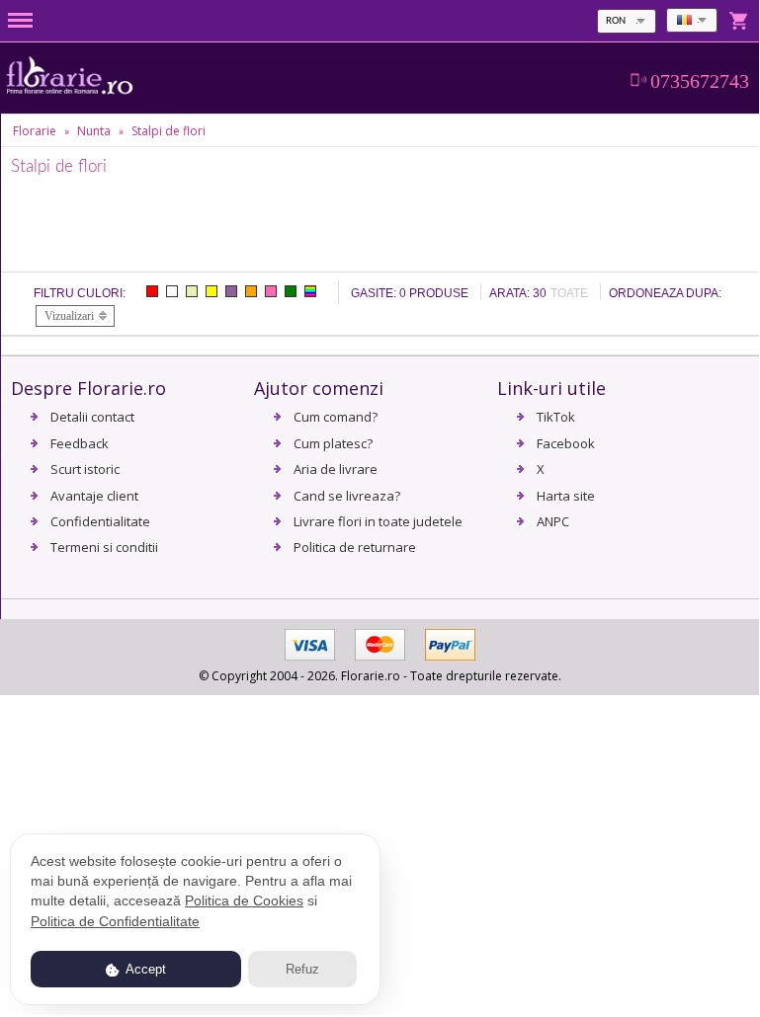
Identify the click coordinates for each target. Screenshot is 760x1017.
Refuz (302, 969)
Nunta (94, 130)
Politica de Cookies (244, 900)
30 (540, 293)
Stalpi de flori (168, 130)
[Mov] (231, 291)
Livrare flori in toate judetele (378, 521)
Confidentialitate (100, 521)
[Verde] (290, 291)
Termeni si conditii (104, 547)
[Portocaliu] (251, 291)
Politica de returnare (355, 547)
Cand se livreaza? (347, 496)
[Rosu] (152, 291)
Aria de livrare (336, 469)
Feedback (79, 443)
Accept (144, 969)
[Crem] (192, 291)
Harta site (566, 496)
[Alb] (172, 291)
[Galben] (211, 291)
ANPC (553, 521)
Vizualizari (69, 316)
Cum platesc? (333, 443)
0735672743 (699, 81)
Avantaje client (94, 496)
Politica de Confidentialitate (115, 921)
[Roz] (271, 291)
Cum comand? (336, 417)
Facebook (566, 443)
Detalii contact (92, 417)
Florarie (34, 130)
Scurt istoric (85, 469)
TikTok (556, 417)
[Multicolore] (310, 291)
